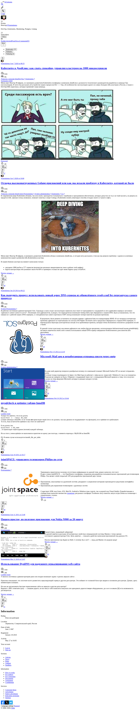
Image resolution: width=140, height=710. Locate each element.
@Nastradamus (11, 25)
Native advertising (11, 694)
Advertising (9, 692)
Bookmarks (11, 49)
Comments (24, 41)
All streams (8, 2)
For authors (9, 675)
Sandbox (8, 665)
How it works (10, 673)
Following (10, 54)
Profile (3, 41)
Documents (9, 678)
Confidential (9, 682)
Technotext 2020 (6, 81)
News (17, 41)
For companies (10, 676)
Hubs (7, 661)
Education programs (12, 696)
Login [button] (3, 14)
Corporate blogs (10, 690)
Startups (8, 698)
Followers (9, 51)
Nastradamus (5, 63)
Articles (8, 41)
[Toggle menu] (2, 2)
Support (17, 706)
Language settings (7, 706)
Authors (8, 663)
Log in (7, 648)
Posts (13, 41)
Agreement (9, 680)
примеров (70, 493)
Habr (13, 708)
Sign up (8, 650)
